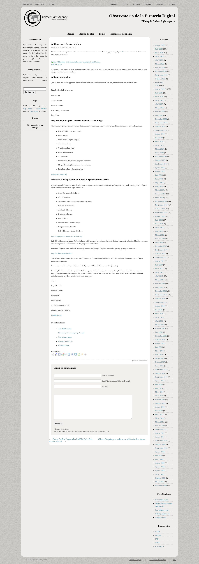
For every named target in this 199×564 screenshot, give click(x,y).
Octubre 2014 (160, 373)
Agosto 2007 (159, 463)
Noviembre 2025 (161, 75)
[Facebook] (59, 355)
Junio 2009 (159, 459)
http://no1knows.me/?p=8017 (61, 253)
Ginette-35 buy (63, 345)
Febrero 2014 (160, 399)
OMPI (157, 543)
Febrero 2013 (160, 426)
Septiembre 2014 (161, 377)
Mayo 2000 (159, 474)
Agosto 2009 (159, 452)
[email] (66, 355)
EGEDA (158, 535)
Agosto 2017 (159, 261)
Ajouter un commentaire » (140, 361)
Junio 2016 (159, 313)
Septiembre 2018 (161, 212)
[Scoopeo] (75, 355)
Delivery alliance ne (65, 341)
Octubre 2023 (160, 160)
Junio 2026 (159, 53)
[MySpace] (72, 355)
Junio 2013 (159, 414)
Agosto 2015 (159, 343)
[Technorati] (79, 355)
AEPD (157, 532)
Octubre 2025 (160, 79)
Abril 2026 (159, 60)
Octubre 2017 (160, 254)
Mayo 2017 (159, 272)
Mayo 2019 (159, 183)
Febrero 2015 (160, 362)
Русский (171, 4)
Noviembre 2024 (161, 123)
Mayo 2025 (159, 100)
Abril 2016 (159, 321)
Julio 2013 (159, 411)
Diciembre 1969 (161, 485)
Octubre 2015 (160, 340)
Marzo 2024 (159, 149)
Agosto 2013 (159, 407)
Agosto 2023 (159, 168)
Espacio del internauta (121, 34)
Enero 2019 (159, 197)
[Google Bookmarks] (62, 355)
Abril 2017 (159, 276)
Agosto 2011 (159, 437)
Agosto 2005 (159, 467)
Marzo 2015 (159, 358)
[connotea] (85, 355)
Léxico (35, 118)
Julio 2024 (159, 138)
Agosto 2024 (159, 134)
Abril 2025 (159, 104)
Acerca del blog (86, 34)
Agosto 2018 (159, 216)
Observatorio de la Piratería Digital (142, 15)
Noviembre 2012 (161, 429)
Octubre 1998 (160, 478)
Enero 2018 (159, 242)
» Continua (43, 80)
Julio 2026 (159, 49)
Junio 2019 (159, 179)
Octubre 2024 (160, 126)
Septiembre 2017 (161, 257)
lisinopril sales (56, 315)
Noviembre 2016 (161, 295)
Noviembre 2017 (161, 250)
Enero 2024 (159, 153)
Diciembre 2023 (161, 156)
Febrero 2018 (160, 239)
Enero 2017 (159, 287)
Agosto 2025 (159, 89)
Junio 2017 (159, 269)
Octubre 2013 (160, 403)
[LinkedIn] (69, 355)
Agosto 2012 (159, 433)
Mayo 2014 (159, 392)
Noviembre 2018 (161, 205)
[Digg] (52, 355)
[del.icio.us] (56, 355)
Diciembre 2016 (161, 291)
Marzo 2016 (159, 325)
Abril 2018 (159, 231)
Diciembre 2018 (161, 201)
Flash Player (34, 111)
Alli (123, 52)
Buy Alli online (56, 64)
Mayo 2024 (159, 145)
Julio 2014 (159, 384)
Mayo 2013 (159, 418)
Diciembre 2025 (161, 71)
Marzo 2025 (159, 108)
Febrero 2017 (160, 283)
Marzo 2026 (159, 64)
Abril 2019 (159, 186)
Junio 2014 (159, 388)
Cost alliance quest (65, 337)
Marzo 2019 (159, 190)
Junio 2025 (159, 97)
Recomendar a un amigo (35, 126)
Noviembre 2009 (161, 441)
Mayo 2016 (159, 317)
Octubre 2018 (160, 209)
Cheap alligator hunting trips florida (71, 333)
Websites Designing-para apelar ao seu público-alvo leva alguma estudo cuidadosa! (97, 440)
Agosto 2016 (159, 306)
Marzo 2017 (159, 280)
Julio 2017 (159, 265)
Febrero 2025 (160, 111)
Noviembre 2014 (161, 369)
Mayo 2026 (159, 56)
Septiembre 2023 (161, 164)
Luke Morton (41, 109)
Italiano (148, 4)
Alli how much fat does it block (66, 44)
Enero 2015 (159, 366)
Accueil (70, 34)
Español (124, 4)
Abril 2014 (159, 396)
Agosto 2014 (159, 381)
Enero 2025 (159, 115)
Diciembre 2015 (161, 336)
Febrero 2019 (160, 194)
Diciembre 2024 (161, 119)
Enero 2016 (159, 332)
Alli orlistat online (64, 329)
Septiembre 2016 (161, 302)
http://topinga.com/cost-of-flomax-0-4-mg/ (66, 236)
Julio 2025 (159, 93)
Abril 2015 (159, 355)
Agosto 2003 (159, 470)
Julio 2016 (159, 310)
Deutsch (159, 4)
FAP (156, 539)
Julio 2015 (159, 347)
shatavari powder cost (59, 174)
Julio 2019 (159, 175)
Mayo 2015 (159, 351)
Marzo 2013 (159, 422)
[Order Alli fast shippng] (75, 62)
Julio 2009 (159, 455)
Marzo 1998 (159, 482)
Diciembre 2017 (161, 246)
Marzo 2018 (159, 235)
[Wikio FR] (82, 355)
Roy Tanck (27, 109)
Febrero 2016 (160, 328)
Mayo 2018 (159, 227)
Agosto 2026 (159, 45)
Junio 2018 (159, 224)
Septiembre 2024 (161, 130)
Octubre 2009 (160, 444)
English (136, 4)
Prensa (102, 34)
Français (113, 4)
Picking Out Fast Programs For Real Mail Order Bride (73, 439)
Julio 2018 (159, 220)
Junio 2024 (159, 141)
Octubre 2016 (160, 298)
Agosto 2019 (159, 171)
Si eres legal (159, 546)
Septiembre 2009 (161, 448)
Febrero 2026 (160, 68)
